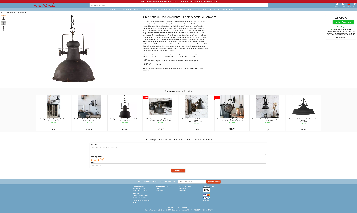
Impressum (159, 190)
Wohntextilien (170, 9)
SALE (120, 9)
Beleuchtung (181, 9)
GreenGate (217, 9)
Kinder (210, 9)
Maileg (224, 9)
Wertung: (96, 157)
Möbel (189, 9)
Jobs (134, 202)
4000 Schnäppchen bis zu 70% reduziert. (204, 1)
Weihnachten (127, 9)
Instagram (182, 190)
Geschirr (136, 9)
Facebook (182, 188)
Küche (143, 9)
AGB (157, 188)
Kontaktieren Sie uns (140, 190)
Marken (230, 9)
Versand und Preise (139, 188)
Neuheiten (113, 9)
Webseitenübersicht (139, 198)
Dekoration (150, 9)
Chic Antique (183, 56)
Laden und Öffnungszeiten (141, 200)
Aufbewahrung (160, 9)
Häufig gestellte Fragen (140, 195)
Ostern (204, 9)
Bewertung (94, 145)
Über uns (136, 193)
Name (93, 162)
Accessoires (196, 9)
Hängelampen (169, 56)
